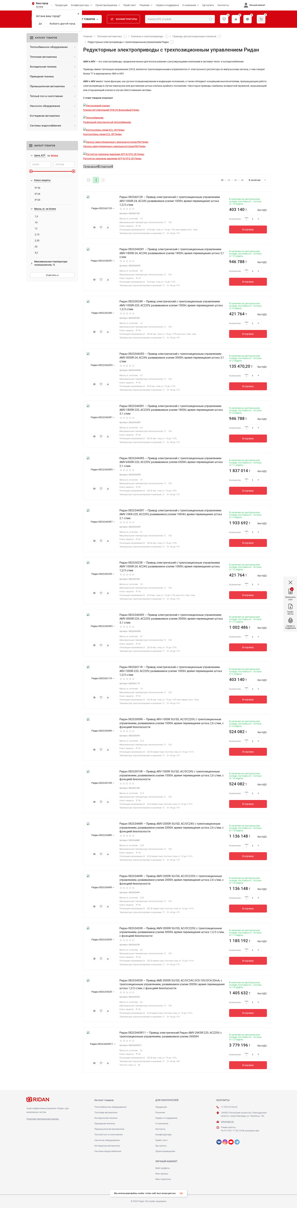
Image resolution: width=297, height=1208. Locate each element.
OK (181, 1193)
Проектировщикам (165, 1151)
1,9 (36, 216)
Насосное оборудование (107, 1140)
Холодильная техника (105, 1118)
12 (36, 228)
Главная (87, 36)
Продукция (161, 1107)
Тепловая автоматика (109, 36)
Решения (160, 1112)
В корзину (248, 229)
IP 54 (37, 187)
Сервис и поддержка (166, 1118)
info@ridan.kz (227, 1121)
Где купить (161, 1145)
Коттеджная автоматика (107, 1145)
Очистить (51, 275)
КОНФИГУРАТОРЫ (126, 19)
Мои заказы (161, 1173)
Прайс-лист (161, 1140)
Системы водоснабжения (107, 1151)
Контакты (160, 1129)
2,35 (37, 240)
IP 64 (37, 193)
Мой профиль (162, 1168)
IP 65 (37, 199)
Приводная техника (104, 1123)
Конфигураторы (163, 1134)
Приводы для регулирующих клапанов (194, 36)
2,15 (37, 234)
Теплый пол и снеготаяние (108, 1134)
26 (36, 246)
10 (36, 222)
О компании (161, 1123)
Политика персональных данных (42, 1119)
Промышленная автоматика (109, 1129)
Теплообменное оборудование (110, 1107)
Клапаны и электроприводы (147, 36)
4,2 (36, 252)
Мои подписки (163, 1179)
